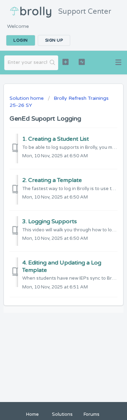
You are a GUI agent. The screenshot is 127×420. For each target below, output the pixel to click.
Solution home (27, 98)
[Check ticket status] (82, 62)
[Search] (52, 63)
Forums (91, 414)
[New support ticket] (65, 62)
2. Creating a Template (52, 180)
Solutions (62, 414)
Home (32, 414)
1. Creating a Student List (55, 138)
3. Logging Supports (49, 221)
